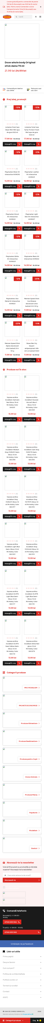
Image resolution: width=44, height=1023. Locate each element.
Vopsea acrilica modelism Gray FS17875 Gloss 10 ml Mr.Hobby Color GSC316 (31, 502)
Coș (37, 1020)
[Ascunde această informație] (40, 6)
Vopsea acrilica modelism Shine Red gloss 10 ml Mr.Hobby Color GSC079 (31, 646)
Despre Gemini (9, 962)
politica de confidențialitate (18, 887)
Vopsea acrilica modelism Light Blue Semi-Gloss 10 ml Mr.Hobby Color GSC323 (12, 549)
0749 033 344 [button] (11, 922)
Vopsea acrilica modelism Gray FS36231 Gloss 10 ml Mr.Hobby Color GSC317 (12, 502)
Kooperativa (27, 1014)
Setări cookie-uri (9, 1003)
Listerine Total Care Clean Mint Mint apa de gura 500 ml (12, 129)
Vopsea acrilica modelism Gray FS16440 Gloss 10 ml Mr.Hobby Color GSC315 (31, 549)
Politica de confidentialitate (14, 974)
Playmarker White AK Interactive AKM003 (12, 258)
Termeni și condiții (10, 986)
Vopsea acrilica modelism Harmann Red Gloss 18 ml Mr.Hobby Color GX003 (12, 402)
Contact (6, 992)
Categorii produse (13, 1020)
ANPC (5, 997)
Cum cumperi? (8, 968)
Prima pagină (8, 956)
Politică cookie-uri (10, 980)
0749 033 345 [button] (11, 932)
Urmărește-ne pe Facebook (22, 944)
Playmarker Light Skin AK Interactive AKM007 (32, 216)
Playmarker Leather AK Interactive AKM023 (32, 174)
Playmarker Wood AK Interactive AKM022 (12, 216)
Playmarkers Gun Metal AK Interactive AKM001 (12, 301)
